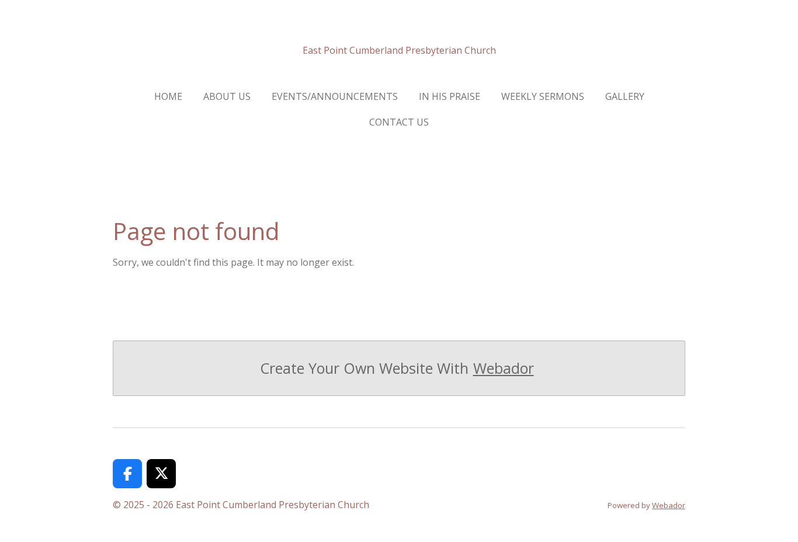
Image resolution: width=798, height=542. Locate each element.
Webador (503, 368)
